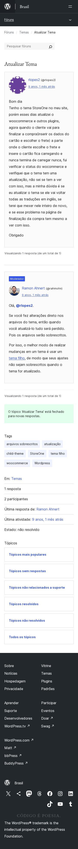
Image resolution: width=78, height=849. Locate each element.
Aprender (11, 703)
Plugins (46, 681)
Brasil (19, 783)
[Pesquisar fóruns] (50, 46)
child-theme (15, 453)
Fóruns (9, 19)
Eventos (47, 711)
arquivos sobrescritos (22, 444)
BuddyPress (16, 763)
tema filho (17, 358)
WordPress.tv (17, 726)
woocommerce (17, 463)
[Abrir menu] (71, 6)
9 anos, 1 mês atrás (41, 86)
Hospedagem (15, 681)
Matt (10, 748)
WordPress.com (19, 740)
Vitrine (46, 666)
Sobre (9, 666)
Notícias (10, 673)
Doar (47, 718)
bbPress (13, 755)
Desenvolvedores (18, 718)
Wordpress (42, 463)
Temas (24, 32)
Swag (47, 726)
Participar (48, 703)
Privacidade (13, 689)
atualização (52, 444)
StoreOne (37, 453)
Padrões (48, 689)
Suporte (10, 711)
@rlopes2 (24, 305)
